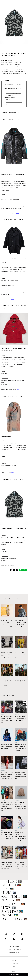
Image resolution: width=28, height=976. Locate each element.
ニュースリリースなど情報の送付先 (14, 946)
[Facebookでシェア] (11, 569)
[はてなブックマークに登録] (17, 569)
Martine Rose (5, 203)
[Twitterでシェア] (14, 569)
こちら (17, 213)
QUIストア (14, 971)
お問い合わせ (14, 968)
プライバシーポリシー (14, 963)
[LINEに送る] (23, 569)
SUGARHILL (5, 556)
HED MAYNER (5, 289)
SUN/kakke (5, 378)
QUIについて (14, 957)
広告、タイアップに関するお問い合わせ (14, 949)
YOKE (3, 463)
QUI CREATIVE (14, 960)
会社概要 (14, 966)
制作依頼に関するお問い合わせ (14, 952)
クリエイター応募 (14, 955)
